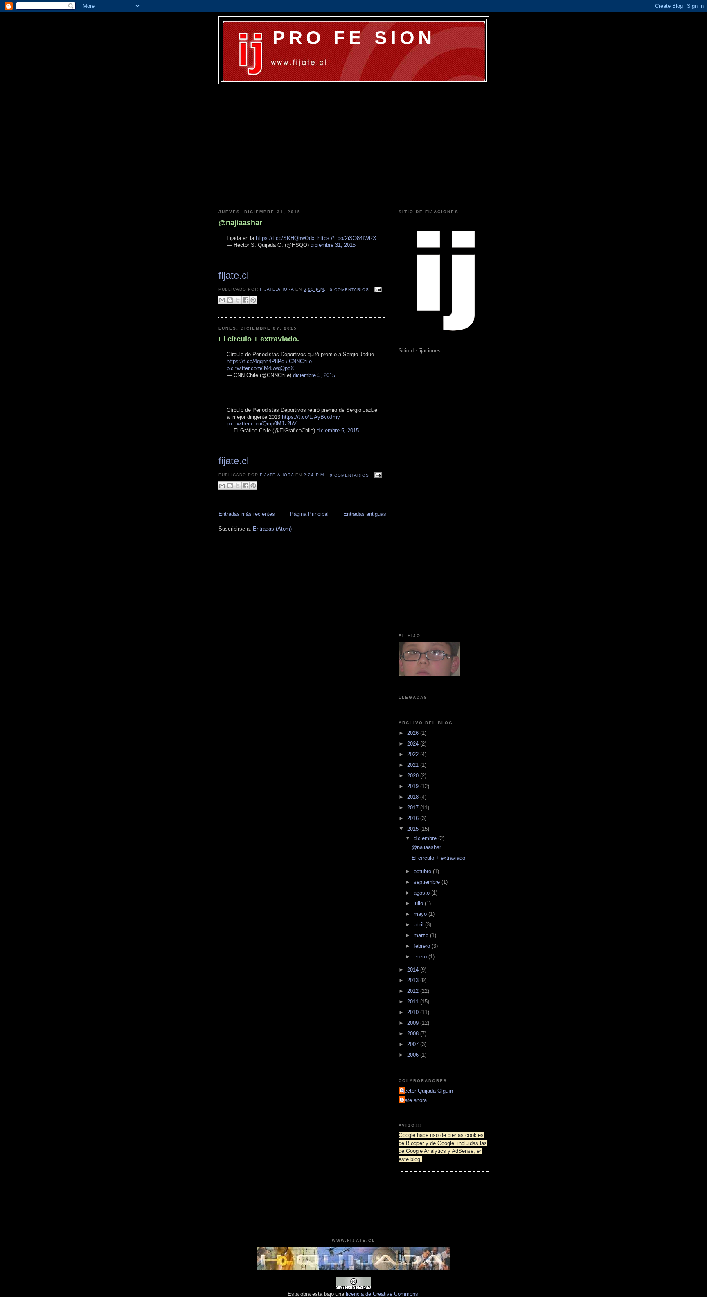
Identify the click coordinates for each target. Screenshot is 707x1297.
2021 (413, 765)
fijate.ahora (277, 289)
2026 (413, 733)
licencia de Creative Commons (382, 1294)
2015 (413, 829)
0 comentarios (349, 289)
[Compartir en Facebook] (245, 300)
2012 (413, 991)
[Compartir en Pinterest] (253, 300)
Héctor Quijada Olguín (427, 1091)
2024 (413, 744)
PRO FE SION (353, 37)
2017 (413, 807)
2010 (413, 1012)
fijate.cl (233, 275)
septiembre (427, 882)
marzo (422, 935)
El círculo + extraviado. (258, 339)
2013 (413, 980)
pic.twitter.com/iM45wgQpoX (260, 368)
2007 (413, 1044)
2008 (413, 1033)
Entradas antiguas (364, 514)
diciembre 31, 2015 (333, 245)
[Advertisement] (353, 145)
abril (419, 925)
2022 (413, 754)
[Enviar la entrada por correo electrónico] (377, 289)
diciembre (426, 838)
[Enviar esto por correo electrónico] (222, 300)
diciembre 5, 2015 (314, 375)
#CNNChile (299, 361)
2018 (413, 797)
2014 (413, 970)
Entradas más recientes (246, 514)
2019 (413, 786)
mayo (421, 914)
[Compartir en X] (238, 300)
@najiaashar (240, 223)
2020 (413, 776)
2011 (413, 1002)
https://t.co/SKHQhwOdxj (286, 238)
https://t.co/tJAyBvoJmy (311, 417)
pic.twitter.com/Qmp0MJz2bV (262, 423)
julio (419, 903)
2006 (413, 1055)
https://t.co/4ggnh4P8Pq (255, 361)
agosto (422, 893)
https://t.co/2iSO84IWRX (346, 238)
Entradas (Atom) (272, 529)
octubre (423, 871)
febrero (423, 946)
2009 (413, 1023)
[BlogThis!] (230, 300)
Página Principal (309, 514)
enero (421, 957)
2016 (413, 818)
